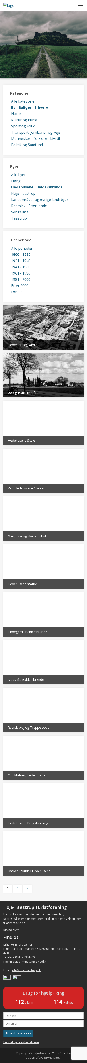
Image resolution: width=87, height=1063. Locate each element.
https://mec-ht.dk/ (34, 962)
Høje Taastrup (23, 193)
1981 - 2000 (20, 279)
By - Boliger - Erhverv (29, 107)
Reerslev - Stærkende (29, 205)
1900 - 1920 (20, 254)
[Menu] (80, 5)
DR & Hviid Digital (50, 1057)
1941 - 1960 (20, 267)
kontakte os (17, 923)
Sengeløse (20, 212)
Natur (16, 113)
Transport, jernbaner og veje (35, 132)
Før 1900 (18, 291)
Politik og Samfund (27, 144)
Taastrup (19, 218)
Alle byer (18, 174)
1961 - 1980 (20, 273)
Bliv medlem (11, 930)
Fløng (16, 180)
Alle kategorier (23, 101)
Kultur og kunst (24, 119)
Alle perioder (22, 248)
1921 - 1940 (20, 260)
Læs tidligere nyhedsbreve (21, 1042)
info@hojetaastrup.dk (26, 970)
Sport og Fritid (23, 126)
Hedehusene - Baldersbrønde (37, 187)
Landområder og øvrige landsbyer (39, 199)
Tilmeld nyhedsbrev (18, 1033)
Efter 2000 (19, 285)
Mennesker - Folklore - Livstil (35, 138)
